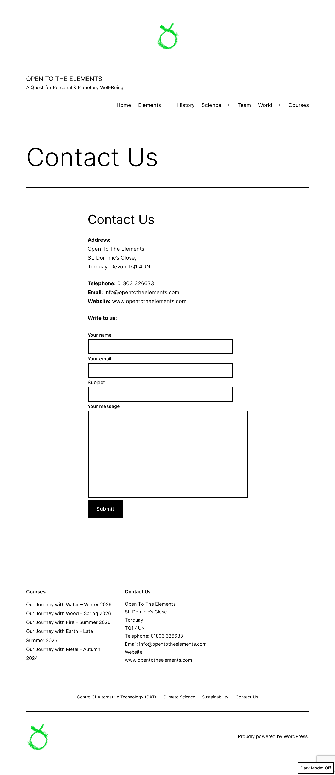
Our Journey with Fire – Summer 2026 (68, 622)
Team (244, 105)
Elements (149, 105)
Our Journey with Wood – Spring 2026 (68, 613)
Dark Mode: (311, 768)
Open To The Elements (64, 79)
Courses (298, 105)
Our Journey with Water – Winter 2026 (68, 604)
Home (123, 105)
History (186, 105)
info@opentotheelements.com (141, 292)
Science (211, 105)
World (265, 105)
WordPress (296, 736)
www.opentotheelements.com (149, 301)
